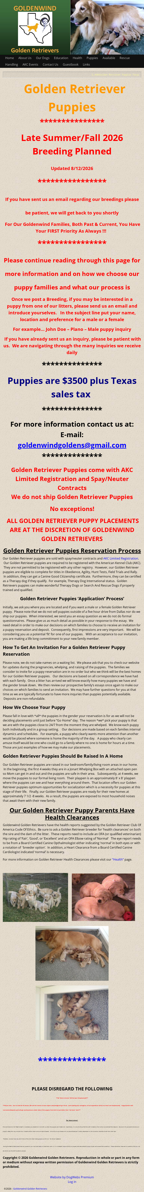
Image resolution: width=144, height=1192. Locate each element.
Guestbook (70, 64)
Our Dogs (43, 58)
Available (109, 58)
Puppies (92, 58)
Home (9, 58)
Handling (11, 64)
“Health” (118, 859)
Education (61, 58)
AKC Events (30, 64)
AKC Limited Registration (120, 558)
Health (77, 58)
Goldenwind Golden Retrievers (30, 1188)
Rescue (125, 58)
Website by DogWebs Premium (72, 1177)
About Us (25, 58)
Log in (72, 1182)
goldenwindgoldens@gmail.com (72, 445)
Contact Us (50, 64)
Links (86, 64)
